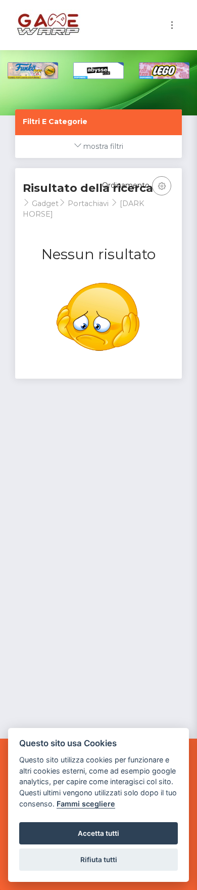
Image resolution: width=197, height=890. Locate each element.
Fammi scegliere (86, 803)
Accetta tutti (98, 833)
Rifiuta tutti (98, 860)
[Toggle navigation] (172, 25)
